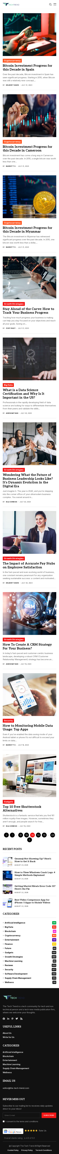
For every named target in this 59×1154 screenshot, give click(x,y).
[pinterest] (12, 1019)
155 (44, 835)
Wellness (30, 982)
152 (26, 835)
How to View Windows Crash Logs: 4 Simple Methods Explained (35, 873)
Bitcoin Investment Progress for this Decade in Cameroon (27, 149)
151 (21, 835)
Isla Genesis (11, 502)
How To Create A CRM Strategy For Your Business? (27, 646)
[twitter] (17, 1019)
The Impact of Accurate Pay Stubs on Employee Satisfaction (29, 565)
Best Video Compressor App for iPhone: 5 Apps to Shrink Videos (32, 901)
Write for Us (8, 1037)
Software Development (30, 974)
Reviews (30, 965)
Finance (30, 944)
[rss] (21, 1019)
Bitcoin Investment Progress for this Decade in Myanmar (27, 230)
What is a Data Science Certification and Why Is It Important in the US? (23, 394)
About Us (7, 1033)
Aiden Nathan (12, 413)
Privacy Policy (27, 1150)
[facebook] (4, 1019)
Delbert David (12, 85)
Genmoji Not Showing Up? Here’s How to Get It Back (33, 860)
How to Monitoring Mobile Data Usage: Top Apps (28, 728)
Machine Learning (30, 961)
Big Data (8, 385)
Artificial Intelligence (30, 923)
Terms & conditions (43, 1150)
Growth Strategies (14, 304)
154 (38, 835)
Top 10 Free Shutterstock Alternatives (22, 809)
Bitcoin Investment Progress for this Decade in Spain (27, 67)
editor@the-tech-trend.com (16, 1088)
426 (52, 835)
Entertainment (30, 940)
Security (8, 720)
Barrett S (11, 166)
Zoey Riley (11, 328)
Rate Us (42, 1130)
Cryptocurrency (12, 60)
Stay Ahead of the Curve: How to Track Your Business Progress (28, 311)
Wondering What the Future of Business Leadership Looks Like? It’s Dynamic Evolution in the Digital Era (28, 480)
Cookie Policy (13, 1150)
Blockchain (30, 931)
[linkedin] (8, 1019)
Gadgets (8, 801)
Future (30, 948)
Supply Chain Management (30, 978)
